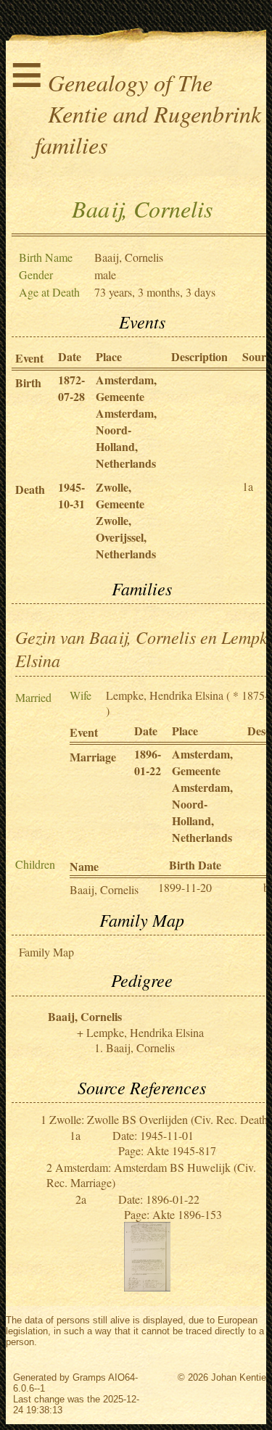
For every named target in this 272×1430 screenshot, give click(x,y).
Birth (28, 382)
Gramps (89, 1377)
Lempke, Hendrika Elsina (164, 695)
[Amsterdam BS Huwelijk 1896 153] (147, 1286)
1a (247, 486)
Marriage (93, 756)
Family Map (46, 951)
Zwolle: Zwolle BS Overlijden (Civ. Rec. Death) (160, 1119)
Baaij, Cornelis (104, 889)
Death (30, 489)
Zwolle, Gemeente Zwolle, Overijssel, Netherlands (126, 520)
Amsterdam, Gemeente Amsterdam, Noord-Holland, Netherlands (126, 421)
